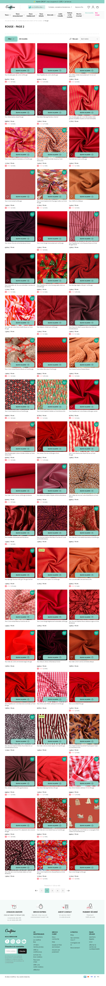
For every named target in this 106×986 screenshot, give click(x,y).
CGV (91, 942)
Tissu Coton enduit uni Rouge (13, 201)
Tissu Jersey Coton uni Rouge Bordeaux (16, 788)
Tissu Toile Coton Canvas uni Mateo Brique (81, 661)
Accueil (7, 20)
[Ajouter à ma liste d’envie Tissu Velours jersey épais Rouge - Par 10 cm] (7, 112)
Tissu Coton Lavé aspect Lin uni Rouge (48, 579)
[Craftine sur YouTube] (24, 941)
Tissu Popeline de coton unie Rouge (47, 75)
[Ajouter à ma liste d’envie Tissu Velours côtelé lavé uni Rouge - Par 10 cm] (40, 323)
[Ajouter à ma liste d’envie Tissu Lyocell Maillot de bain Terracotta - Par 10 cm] (71, 575)
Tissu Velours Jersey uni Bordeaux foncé (48, 661)
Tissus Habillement (31, 15)
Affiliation (36, 970)
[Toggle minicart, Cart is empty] (97, 7)
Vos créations (38, 937)
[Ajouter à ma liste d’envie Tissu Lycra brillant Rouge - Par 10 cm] (71, 699)
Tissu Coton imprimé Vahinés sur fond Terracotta (51, 411)
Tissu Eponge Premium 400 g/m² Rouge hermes (19, 579)
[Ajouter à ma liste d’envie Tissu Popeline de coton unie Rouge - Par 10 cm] (40, 70)
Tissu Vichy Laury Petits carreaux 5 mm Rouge (50, 704)
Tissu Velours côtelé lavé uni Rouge (47, 327)
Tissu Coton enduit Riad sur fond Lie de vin (17, 621)
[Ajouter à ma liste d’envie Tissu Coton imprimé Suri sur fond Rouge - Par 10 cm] (7, 407)
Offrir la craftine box (37, 951)
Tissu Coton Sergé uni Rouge (77, 872)
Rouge (47, 20)
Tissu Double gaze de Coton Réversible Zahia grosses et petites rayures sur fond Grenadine (82, 117)
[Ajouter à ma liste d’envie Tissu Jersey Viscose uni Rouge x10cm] (40, 449)
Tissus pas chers (36, 961)
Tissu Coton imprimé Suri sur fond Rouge (16, 411)
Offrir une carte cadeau (38, 966)
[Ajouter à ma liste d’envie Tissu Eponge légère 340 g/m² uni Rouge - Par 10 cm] (71, 281)
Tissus (7, 15)
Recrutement (75, 948)
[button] (36, 7)
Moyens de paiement (56, 951)
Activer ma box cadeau (37, 956)
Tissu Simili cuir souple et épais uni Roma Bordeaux (51, 495)
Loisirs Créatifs (60, 15)
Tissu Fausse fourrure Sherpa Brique (79, 369)
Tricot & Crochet (79, 15)
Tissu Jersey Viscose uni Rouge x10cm (48, 453)
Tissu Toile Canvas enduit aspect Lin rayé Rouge (51, 746)
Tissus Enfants (41, 15)
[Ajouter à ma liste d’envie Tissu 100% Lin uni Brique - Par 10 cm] (71, 197)
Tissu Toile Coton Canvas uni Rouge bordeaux (18, 495)
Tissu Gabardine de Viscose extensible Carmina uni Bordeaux (20, 286)
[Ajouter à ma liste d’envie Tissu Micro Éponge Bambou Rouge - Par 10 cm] (40, 783)
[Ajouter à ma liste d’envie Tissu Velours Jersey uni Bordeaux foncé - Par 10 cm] (40, 657)
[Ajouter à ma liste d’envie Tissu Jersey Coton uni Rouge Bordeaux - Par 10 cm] (7, 783)
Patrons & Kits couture (69, 15)
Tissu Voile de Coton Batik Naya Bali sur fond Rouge (84, 537)
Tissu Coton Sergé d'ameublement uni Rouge (50, 243)
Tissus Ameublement (18, 15)
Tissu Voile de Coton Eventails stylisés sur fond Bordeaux (18, 872)
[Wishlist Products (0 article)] (89, 7)
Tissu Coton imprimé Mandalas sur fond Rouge (18, 159)
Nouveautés (89, 13)
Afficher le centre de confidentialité (94, 947)
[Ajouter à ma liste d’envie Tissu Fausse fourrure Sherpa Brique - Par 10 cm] (71, 365)
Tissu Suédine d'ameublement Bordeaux (16, 537)
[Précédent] (36, 890)
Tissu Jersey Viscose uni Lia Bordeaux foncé (17, 243)
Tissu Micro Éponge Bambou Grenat (47, 117)
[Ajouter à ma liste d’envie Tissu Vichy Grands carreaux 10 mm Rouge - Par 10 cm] (71, 783)
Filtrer (9, 39)
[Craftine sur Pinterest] (18, 941)
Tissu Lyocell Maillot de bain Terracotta (80, 579)
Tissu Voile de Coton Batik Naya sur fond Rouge (51, 830)
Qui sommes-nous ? (75, 939)
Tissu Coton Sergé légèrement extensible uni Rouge (52, 621)
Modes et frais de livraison (57, 946)
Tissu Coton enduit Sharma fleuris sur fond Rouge (19, 369)
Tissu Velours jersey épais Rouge (14, 117)
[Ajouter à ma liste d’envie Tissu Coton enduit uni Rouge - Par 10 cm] (7, 197)
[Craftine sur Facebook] (7, 941)
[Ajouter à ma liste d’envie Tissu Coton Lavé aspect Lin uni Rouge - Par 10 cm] (40, 575)
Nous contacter (55, 938)
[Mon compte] (93, 7)
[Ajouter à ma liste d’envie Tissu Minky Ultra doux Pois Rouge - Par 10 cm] (40, 365)
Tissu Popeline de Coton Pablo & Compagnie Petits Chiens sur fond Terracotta (84, 830)
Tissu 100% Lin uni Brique (76, 201)
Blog (71, 935)
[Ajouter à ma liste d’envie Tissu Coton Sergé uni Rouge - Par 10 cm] (71, 867)
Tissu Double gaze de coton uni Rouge (16, 75)
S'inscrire (22, 951)
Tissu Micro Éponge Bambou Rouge (47, 788)
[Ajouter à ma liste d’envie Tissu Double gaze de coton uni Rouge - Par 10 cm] (7, 70)
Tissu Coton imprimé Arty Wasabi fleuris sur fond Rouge (51, 872)
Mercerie (50, 15)
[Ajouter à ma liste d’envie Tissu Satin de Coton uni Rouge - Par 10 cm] (71, 154)
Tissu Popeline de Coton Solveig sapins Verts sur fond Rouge (51, 286)
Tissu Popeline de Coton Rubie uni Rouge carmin (83, 411)
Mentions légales (92, 938)
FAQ (53, 942)
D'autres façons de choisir (25, 20)
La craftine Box (37, 941)
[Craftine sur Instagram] (13, 941)
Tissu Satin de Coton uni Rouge (78, 159)
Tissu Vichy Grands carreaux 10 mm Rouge (81, 788)
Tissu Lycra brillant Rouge (76, 704)
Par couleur (38, 20)
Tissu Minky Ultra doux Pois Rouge (46, 369)
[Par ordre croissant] (70, 39)
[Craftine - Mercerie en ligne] (10, 7)
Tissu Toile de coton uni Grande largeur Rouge (18, 661)
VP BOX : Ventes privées (38, 946)
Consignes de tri (75, 944)
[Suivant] (68, 890)
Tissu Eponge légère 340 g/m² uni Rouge (81, 285)
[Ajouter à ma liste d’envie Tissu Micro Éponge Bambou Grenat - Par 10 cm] (40, 112)
